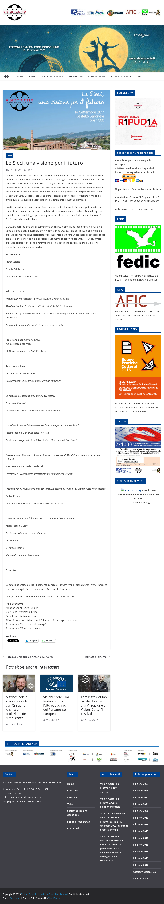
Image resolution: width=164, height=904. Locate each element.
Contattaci (73, 828)
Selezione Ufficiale (51, 76)
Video (70, 804)
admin (29, 169)
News (32, 76)
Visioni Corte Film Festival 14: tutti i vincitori (109, 787)
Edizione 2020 (140, 810)
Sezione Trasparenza (78, 821)
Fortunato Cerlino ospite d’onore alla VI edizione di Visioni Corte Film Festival (94, 705)
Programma (75, 76)
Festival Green (97, 76)
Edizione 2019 (140, 817)
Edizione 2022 (140, 797)
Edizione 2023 (140, 790)
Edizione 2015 (140, 844)
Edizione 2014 (140, 851)
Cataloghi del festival (144, 871)
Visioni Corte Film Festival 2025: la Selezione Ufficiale (110, 802)
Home (20, 76)
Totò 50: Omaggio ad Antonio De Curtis (29, 657)
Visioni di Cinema (121, 76)
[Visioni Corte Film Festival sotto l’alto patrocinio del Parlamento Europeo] (56, 677)
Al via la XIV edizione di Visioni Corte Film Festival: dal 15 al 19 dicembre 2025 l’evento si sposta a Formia (114, 821)
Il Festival (72, 797)
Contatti (142, 76)
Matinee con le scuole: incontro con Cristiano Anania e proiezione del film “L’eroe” (17, 707)
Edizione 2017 (140, 831)
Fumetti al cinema (96, 657)
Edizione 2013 (140, 858)
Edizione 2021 (140, 804)
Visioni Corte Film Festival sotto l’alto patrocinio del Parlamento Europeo (56, 705)
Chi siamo (72, 790)
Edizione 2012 (140, 864)
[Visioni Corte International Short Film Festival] (82, 27)
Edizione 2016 (140, 838)
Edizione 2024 (140, 783)
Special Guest (140, 878)
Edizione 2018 (140, 824)
